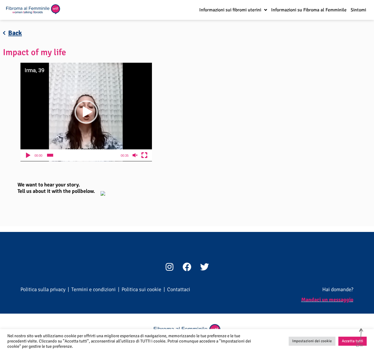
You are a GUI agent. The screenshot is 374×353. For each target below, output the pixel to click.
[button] (86, 112)
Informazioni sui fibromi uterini (230, 10)
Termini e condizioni (93, 289)
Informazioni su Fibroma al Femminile (309, 10)
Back (15, 33)
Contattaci (178, 289)
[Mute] (135, 155)
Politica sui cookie (141, 289)
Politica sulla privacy (42, 289)
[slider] (81, 155)
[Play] (28, 155)
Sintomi (358, 10)
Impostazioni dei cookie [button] (312, 341)
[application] (86, 112)
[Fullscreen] (144, 155)
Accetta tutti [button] (352, 341)
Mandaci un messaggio (327, 299)
